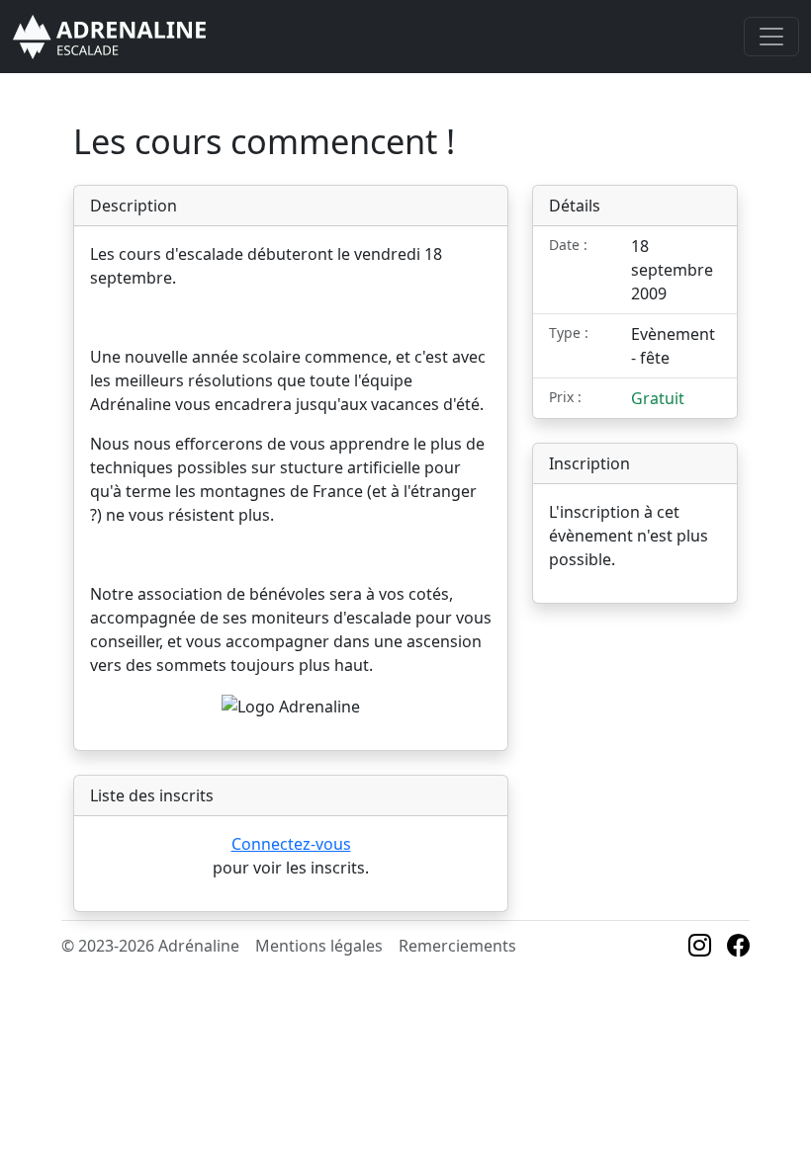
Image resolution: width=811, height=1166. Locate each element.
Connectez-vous (291, 844)
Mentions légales (319, 946)
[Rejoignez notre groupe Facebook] (738, 947)
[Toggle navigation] (771, 36)
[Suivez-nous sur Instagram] (699, 947)
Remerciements (457, 946)
